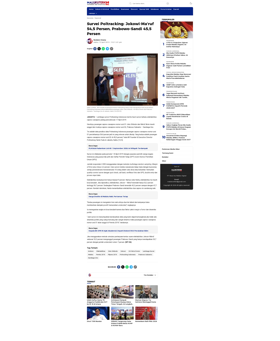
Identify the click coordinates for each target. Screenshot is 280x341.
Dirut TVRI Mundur (94, 321)
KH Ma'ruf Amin (134, 251)
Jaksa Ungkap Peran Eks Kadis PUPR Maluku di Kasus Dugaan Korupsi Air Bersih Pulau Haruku (178, 128)
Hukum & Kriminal (102, 9)
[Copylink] (111, 48)
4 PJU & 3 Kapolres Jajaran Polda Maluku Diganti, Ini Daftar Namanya (177, 44)
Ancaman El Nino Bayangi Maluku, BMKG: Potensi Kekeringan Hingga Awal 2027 (178, 138)
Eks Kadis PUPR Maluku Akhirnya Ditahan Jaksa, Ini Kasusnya (177, 55)
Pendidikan (115, 9)
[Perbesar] (122, 104)
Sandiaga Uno (93, 258)
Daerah (176, 9)
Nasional (98, 18)
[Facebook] (95, 48)
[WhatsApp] (103, 48)
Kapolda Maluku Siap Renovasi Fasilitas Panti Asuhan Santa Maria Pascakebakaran (178, 76)
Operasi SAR (144, 9)
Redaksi (165, 157)
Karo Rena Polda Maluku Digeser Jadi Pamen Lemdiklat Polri (178, 66)
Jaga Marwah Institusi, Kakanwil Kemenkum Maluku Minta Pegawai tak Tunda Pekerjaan (177, 96)
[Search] (168, 3)
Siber (164, 161)
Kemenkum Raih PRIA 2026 (146, 321)
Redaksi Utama (100, 40)
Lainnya (92, 13)
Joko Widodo (113, 251)
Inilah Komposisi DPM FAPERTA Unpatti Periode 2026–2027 (176, 106)
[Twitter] (99, 48)
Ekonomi (134, 9)
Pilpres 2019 (112, 254)
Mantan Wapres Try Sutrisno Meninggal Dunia (145, 301)
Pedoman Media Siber (171, 149)
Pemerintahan (166, 9)
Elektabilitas (100, 251)
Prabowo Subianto (145, 254)
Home (91, 9)
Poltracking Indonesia (127, 254)
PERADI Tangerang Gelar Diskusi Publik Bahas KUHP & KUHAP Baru (122, 323)
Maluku (90, 254)
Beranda (90, 18)
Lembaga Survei (148, 251)
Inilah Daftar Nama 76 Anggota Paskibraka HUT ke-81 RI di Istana (97, 302)
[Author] (89, 41)
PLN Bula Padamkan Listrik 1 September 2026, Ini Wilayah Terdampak (118, 148)
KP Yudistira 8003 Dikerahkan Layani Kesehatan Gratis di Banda (178, 116)
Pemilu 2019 (100, 254)
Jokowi (123, 251)
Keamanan (125, 9)
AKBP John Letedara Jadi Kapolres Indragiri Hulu (176, 86)
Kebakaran (155, 9)
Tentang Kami (167, 153)
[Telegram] (107, 48)
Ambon (91, 251)
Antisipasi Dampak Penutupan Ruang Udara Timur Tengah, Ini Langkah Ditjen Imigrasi (121, 303)
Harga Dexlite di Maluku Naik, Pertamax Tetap (108, 197)
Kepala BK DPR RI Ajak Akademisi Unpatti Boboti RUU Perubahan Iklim (118, 231)
